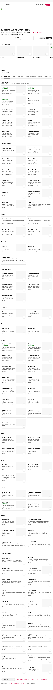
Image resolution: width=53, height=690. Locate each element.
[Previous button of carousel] (48, 44)
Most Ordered (7, 76)
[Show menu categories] (1, 76)
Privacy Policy (44, 679)
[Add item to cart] (13, 54)
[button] (7, 53)
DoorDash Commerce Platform (16, 683)
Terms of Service (35, 679)
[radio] (42, 38)
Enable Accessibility (47, 1)
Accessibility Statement (23, 679)
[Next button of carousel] (51, 44)
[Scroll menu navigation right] (51, 76)
